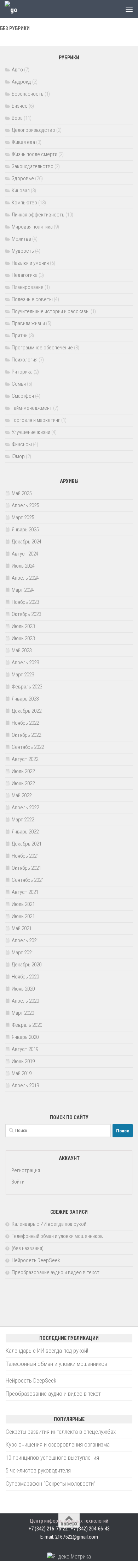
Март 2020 (23, 1013)
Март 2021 (23, 952)
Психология (25, 359)
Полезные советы (32, 299)
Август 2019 (25, 1049)
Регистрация (25, 1170)
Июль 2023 (23, 626)
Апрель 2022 (25, 807)
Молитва (21, 239)
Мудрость (23, 251)
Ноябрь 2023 (25, 602)
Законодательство (32, 166)
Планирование (28, 287)
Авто (17, 69)
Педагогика (25, 275)
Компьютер (24, 202)
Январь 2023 (25, 699)
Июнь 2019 (23, 1061)
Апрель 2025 (25, 505)
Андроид (21, 82)
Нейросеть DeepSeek (36, 1260)
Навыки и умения (30, 263)
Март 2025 (23, 517)
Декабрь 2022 (26, 711)
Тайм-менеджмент (32, 408)
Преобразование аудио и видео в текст (55, 1272)
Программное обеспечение (42, 347)
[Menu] (129, 9)
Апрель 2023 (25, 662)
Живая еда (23, 142)
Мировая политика (32, 227)
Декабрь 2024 (26, 541)
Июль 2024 (23, 566)
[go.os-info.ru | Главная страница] (13, 9)
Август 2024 (25, 554)
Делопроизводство (33, 130)
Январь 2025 (25, 529)
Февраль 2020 (27, 1025)
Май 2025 (21, 493)
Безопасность (28, 94)
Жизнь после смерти (34, 154)
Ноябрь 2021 (25, 856)
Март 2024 (23, 590)
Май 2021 (21, 928)
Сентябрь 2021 (28, 880)
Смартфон (23, 396)
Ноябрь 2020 (25, 976)
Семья (19, 384)
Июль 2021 (23, 904)
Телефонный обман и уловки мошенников (57, 1236)
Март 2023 (23, 674)
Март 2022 (23, 819)
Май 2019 (21, 1073)
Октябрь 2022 (26, 735)
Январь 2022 (25, 831)
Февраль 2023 (27, 686)
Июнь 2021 (23, 916)
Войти (17, 1182)
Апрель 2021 (25, 940)
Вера (17, 118)
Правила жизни (28, 323)
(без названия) (28, 1248)
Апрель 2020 (25, 1001)
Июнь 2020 (23, 989)
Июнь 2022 (23, 783)
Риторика (22, 372)
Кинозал (21, 190)
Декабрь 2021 (26, 844)
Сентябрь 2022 (28, 747)
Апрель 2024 (25, 578)
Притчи (20, 335)
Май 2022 (21, 795)
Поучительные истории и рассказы (51, 311)
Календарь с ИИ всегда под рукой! (49, 1224)
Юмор (18, 456)
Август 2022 (25, 759)
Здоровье (23, 178)
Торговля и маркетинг (36, 420)
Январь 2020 (25, 1037)
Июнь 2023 (23, 638)
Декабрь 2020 (26, 964)
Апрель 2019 (25, 1085)
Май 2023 (21, 650)
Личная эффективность (38, 214)
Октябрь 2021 (26, 868)
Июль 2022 (23, 771)
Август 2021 (25, 892)
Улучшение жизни (31, 432)
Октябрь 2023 (26, 614)
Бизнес (20, 106)
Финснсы (22, 444)
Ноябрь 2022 (25, 723)
